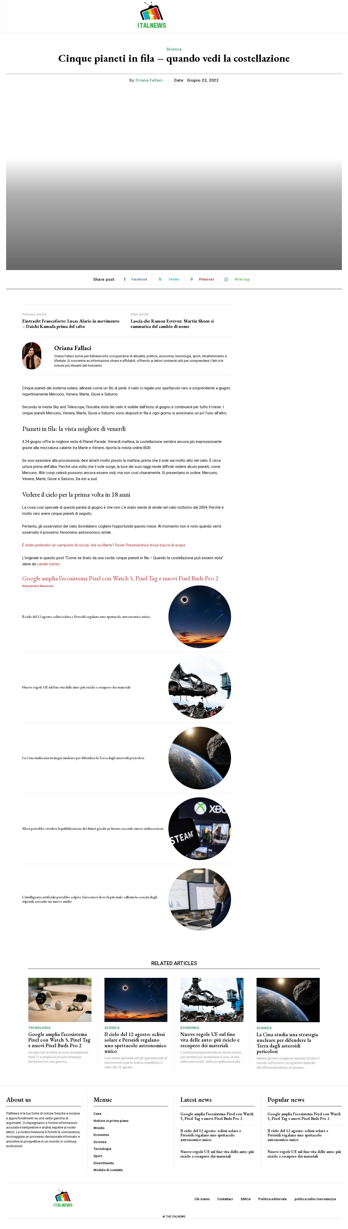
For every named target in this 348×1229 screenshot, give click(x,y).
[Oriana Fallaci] (34, 355)
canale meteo (48, 564)
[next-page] (33, 582)
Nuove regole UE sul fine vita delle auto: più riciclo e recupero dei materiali (76, 687)
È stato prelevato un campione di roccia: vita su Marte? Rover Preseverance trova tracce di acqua (103, 545)
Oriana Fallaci (149, 80)
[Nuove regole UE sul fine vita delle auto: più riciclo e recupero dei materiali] (199, 687)
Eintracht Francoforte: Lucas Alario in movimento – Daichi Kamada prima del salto (70, 323)
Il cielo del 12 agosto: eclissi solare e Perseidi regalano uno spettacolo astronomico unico (86, 616)
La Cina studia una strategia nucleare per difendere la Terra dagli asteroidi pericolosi (83, 758)
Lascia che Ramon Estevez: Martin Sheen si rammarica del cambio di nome (172, 323)
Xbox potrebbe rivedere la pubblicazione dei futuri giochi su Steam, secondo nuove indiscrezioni (92, 828)
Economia (189, 1027)
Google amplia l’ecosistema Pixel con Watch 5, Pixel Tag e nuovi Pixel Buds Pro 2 (120, 578)
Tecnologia (39, 1027)
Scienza (174, 49)
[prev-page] (25, 582)
